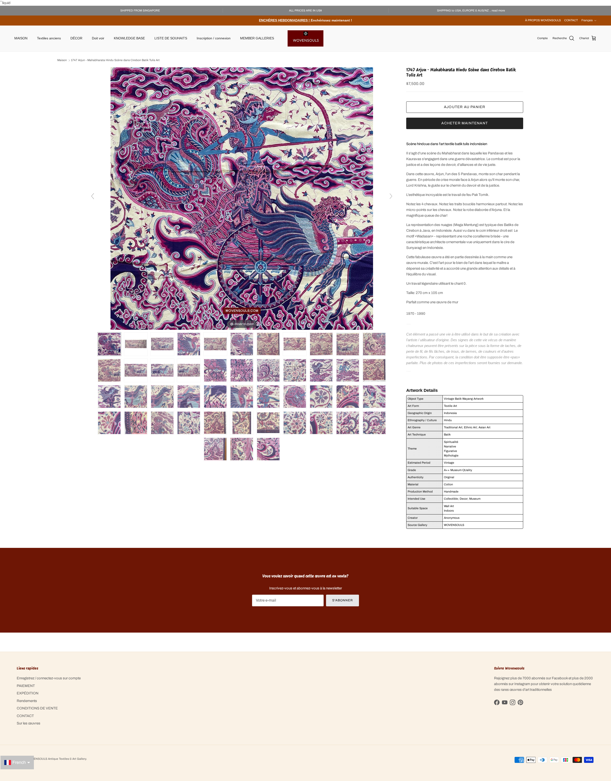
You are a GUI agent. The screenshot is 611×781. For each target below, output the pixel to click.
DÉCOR (76, 38)
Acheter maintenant (464, 123)
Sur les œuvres (28, 723)
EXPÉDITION (27, 693)
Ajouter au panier (464, 107)
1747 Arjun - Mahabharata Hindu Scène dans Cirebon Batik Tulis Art (115, 60)
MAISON (20, 38)
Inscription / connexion (214, 38)
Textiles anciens (49, 38)
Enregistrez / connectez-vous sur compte (49, 678)
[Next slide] (391, 196)
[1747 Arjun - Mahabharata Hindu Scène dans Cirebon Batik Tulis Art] (136, 344)
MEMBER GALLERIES (257, 38)
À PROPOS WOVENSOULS (543, 20)
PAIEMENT (26, 686)
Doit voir (98, 38)
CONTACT (571, 20)
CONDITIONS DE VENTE (37, 708)
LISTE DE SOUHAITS (170, 38)
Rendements (27, 701)
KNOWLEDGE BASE (129, 38)
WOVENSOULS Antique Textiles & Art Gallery (56, 758)
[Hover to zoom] (242, 198)
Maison (62, 60)
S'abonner (342, 600)
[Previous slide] (92, 196)
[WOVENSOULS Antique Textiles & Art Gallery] (305, 38)
